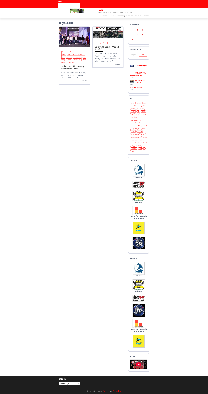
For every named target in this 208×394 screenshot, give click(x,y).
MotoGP (144, 137)
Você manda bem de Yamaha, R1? (140, 81)
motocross (139, 137)
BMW (63, 57)
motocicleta (143, 134)
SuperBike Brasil (72, 62)
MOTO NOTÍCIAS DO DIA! (136, 87)
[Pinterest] (137, 35)
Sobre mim (105, 16)
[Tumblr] (142, 35)
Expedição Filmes (134, 123)
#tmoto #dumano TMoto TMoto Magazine (76, 54)
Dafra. (138, 111)
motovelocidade (134, 140)
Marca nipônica (140, 131)
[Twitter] (132, 30)
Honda (134, 128)
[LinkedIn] (132, 35)
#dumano (71, 52)
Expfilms (140, 123)
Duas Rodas (143, 111)
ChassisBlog (133, 108)
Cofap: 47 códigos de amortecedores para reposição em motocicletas (138, 73)
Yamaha (132, 151)
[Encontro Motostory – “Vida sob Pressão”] (108, 32)
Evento (132, 117)
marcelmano (133, 134)
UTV (144, 148)
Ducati (132, 114)
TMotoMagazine (134, 148)
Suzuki (144, 143)
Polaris (144, 140)
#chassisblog (64, 52)
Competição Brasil (77, 59)
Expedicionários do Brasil (136, 120)
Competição (68, 59)
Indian (138, 128)
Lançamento (133, 131)
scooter (132, 143)
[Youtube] (132, 40)
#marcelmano (78, 52)
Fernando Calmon (134, 126)
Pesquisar (60, 1)
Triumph (140, 148)
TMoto (100, 9)
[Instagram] (142, 30)
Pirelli (140, 140)
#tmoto (63, 54)
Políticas (147, 16)
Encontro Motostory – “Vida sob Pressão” (107, 48)
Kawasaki (143, 128)
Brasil (143, 106)
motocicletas (133, 137)
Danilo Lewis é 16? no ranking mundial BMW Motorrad (72, 67)
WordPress (105, 391)
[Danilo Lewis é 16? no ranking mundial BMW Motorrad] (74, 37)
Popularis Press (117, 391)
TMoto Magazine (138, 145)
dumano (136, 114)
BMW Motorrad (70, 57)
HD (131, 128)
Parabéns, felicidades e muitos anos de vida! (141, 66)
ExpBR (136, 117)
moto (138, 134)
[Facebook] (137, 30)
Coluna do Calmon (140, 108)
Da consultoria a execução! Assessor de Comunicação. (126, 16)
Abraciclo (145, 103)
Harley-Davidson (142, 126)
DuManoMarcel (143, 114)
